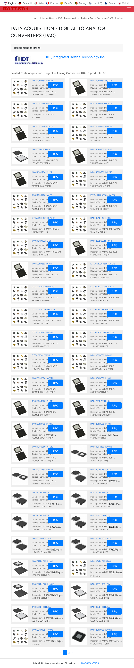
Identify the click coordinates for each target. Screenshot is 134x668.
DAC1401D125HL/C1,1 (100, 469)
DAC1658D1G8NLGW (100, 584)
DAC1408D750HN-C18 (101, 149)
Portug (82, 3)
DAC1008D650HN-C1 (100, 378)
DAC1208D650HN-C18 (101, 241)
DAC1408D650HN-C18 (42, 447)
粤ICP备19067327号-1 (91, 663)
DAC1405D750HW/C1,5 (101, 630)
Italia (41, 3)
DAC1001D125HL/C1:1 (100, 492)
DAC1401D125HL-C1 (41, 241)
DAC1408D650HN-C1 (100, 424)
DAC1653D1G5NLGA (100, 607)
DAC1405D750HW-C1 (42, 195)
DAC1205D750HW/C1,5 (101, 103)
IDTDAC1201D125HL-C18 (43, 309)
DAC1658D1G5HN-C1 (42, 149)
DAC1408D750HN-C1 (42, 172)
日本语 (125, 3)
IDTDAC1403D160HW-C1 (43, 218)
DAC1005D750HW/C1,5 (101, 126)
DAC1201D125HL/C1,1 (100, 515)
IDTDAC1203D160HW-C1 (102, 286)
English (12, 3)
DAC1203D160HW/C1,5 (42, 469)
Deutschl (27, 3)
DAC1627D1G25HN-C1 (42, 561)
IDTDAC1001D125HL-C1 (43, 355)
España (68, 3)
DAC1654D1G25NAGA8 (42, 630)
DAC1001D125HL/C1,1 (100, 538)
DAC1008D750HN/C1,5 (42, 126)
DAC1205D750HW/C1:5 (42, 80)
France (54, 3)
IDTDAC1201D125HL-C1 (101, 309)
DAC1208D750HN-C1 (100, 401)
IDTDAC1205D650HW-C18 (102, 263)
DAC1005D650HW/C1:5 (101, 355)
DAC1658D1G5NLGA (41, 607)
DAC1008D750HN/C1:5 (101, 80)
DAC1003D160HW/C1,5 (101, 447)
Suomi (112, 3)
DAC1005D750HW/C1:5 (43, 103)
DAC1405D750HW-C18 (101, 172)
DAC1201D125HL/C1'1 (42, 515)
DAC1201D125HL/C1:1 (42, 492)
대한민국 (97, 3)
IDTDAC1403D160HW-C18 (102, 195)
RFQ (55, 85)
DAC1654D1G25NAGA (100, 561)
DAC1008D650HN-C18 (42, 401)
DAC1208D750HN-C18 (42, 424)
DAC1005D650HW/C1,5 (42, 378)
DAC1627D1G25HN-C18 (43, 584)
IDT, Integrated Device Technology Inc (75, 57)
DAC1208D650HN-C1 (42, 263)
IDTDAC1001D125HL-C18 (102, 332)
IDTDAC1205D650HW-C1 (43, 286)
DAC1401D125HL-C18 (100, 218)
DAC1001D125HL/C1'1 (42, 538)
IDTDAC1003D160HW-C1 (43, 332)
